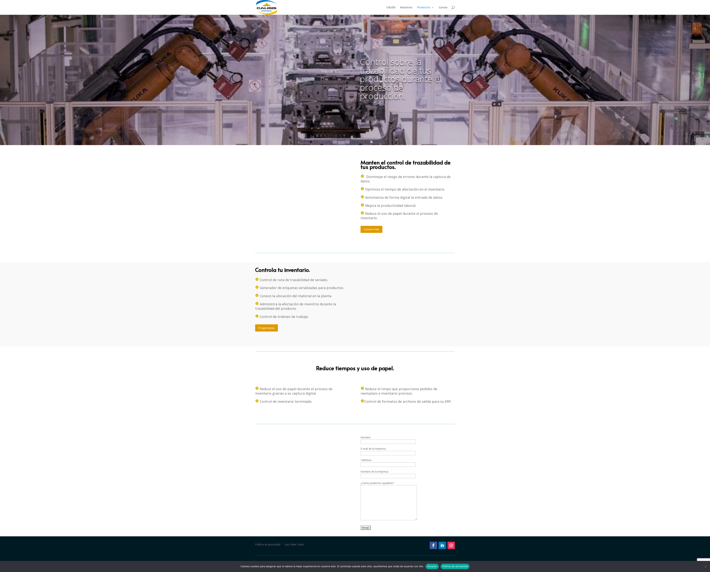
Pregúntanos (266, 328)
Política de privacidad (267, 544)
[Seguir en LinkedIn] (442, 545)
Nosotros (406, 7)
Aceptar (432, 566)
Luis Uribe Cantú (294, 544)
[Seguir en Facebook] (433, 545)
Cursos (443, 7)
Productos (423, 7)
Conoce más (371, 229)
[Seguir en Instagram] (451, 545)
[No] (705, 566)
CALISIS (390, 7)
